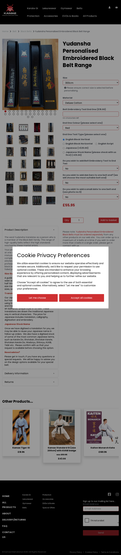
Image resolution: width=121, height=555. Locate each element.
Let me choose (37, 298)
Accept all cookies (81, 298)
